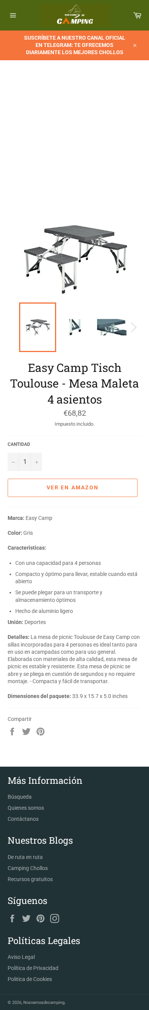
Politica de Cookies (30, 979)
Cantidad (19, 444)
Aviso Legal (21, 957)
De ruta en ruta (25, 857)
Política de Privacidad (33, 968)
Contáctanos (23, 819)
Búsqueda (20, 797)
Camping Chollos (28, 868)
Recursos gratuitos (30, 879)
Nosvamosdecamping (44, 1002)
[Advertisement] (74, 146)
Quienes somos (26, 808)
